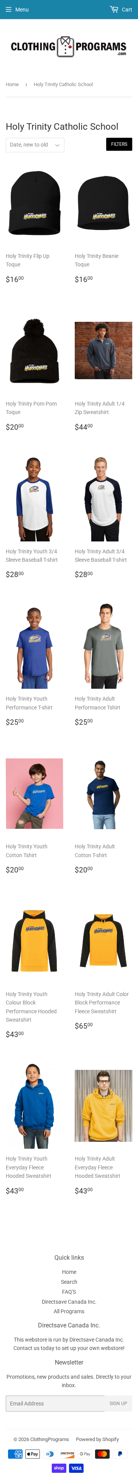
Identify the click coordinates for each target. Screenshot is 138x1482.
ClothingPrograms (49, 1439)
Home (12, 84)
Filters (119, 144)
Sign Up (118, 1403)
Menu (22, 10)
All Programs (69, 1311)
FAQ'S (69, 1292)
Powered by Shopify (97, 1439)
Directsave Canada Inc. (69, 1302)
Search (69, 1282)
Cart (126, 10)
